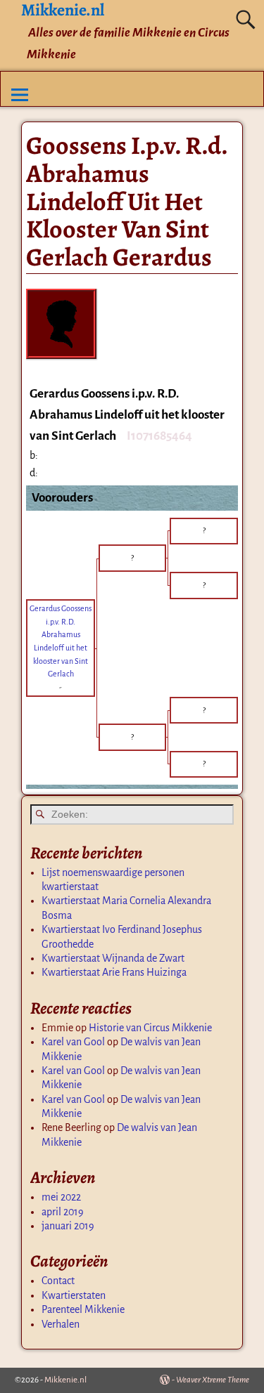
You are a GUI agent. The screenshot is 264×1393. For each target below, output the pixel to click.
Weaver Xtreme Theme (212, 1380)
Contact (58, 1280)
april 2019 (63, 1211)
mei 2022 (61, 1197)
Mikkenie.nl (65, 1380)
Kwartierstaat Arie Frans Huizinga (114, 972)
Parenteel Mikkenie (83, 1309)
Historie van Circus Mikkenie (150, 1027)
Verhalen (61, 1324)
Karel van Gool (73, 1041)
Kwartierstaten (74, 1295)
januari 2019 (68, 1225)
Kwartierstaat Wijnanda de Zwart (113, 958)
